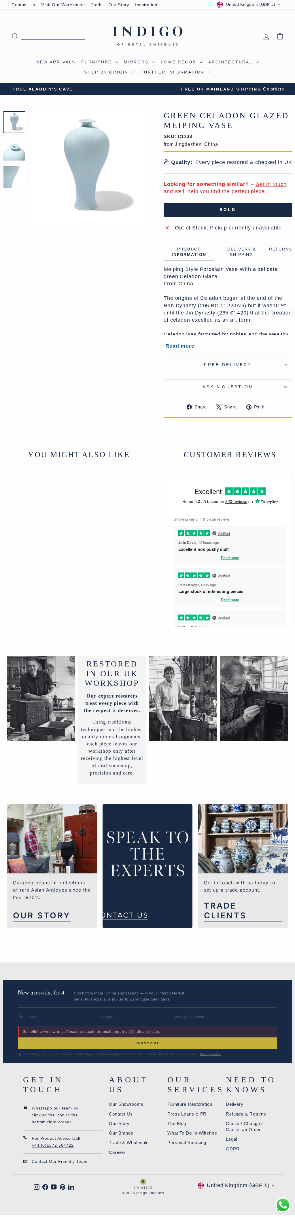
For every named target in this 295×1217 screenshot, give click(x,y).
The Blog (176, 1123)
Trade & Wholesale (129, 1142)
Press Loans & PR (187, 1113)
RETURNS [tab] (280, 249)
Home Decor (179, 62)
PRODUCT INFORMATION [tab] (189, 252)
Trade (97, 4)
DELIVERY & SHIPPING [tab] (241, 252)
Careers (117, 1152)
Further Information (174, 72)
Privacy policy (210, 1054)
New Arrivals (55, 62)
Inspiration (146, 4)
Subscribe (147, 1043)
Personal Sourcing (186, 1142)
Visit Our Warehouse (63, 4)
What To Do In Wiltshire (192, 1133)
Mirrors (137, 62)
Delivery (234, 1104)
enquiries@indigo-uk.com (136, 1032)
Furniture (97, 62)
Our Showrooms (126, 1104)
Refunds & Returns (246, 1113)
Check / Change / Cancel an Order (244, 1126)
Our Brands (121, 1133)
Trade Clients (225, 910)
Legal (231, 1139)
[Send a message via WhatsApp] (283, 1205)
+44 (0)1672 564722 (53, 1145)
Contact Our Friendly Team (60, 1161)
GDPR (233, 1148)
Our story (42, 915)
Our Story (119, 4)
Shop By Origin (107, 72)
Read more (179, 346)
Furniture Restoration (189, 1104)
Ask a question (228, 387)
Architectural (231, 62)
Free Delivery (227, 364)
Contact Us (23, 4)
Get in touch (271, 184)
